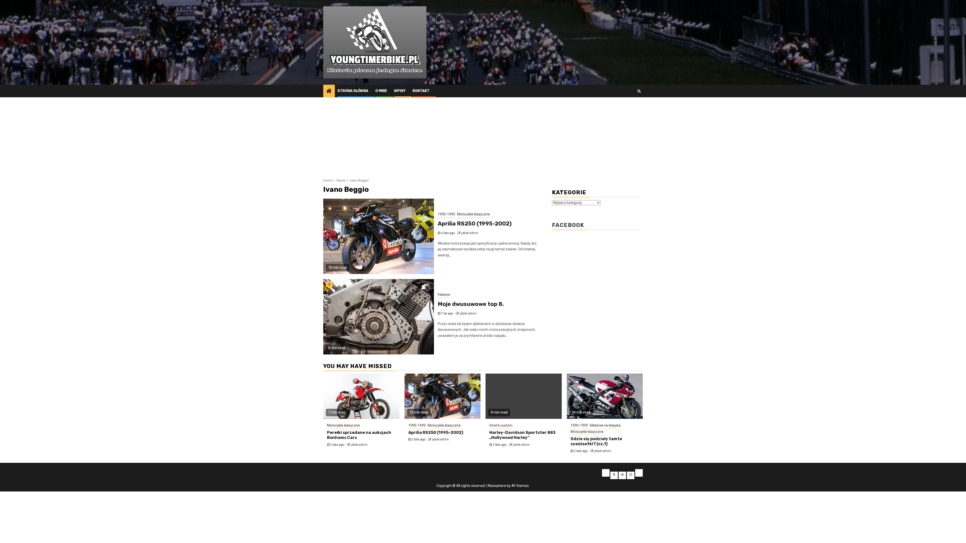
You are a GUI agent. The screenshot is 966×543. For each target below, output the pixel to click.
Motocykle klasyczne (473, 214)
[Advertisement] (483, 135)
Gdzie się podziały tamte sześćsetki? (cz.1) (596, 441)
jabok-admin (469, 233)
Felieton (444, 295)
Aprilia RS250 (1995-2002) (475, 223)
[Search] (639, 91)
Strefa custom (500, 425)
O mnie (381, 91)
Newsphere (497, 486)
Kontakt (421, 91)
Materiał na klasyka (605, 425)
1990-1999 (446, 214)
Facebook (568, 225)
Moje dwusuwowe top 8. (471, 304)
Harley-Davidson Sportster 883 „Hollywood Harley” (522, 435)
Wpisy (400, 91)
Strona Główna (352, 91)
